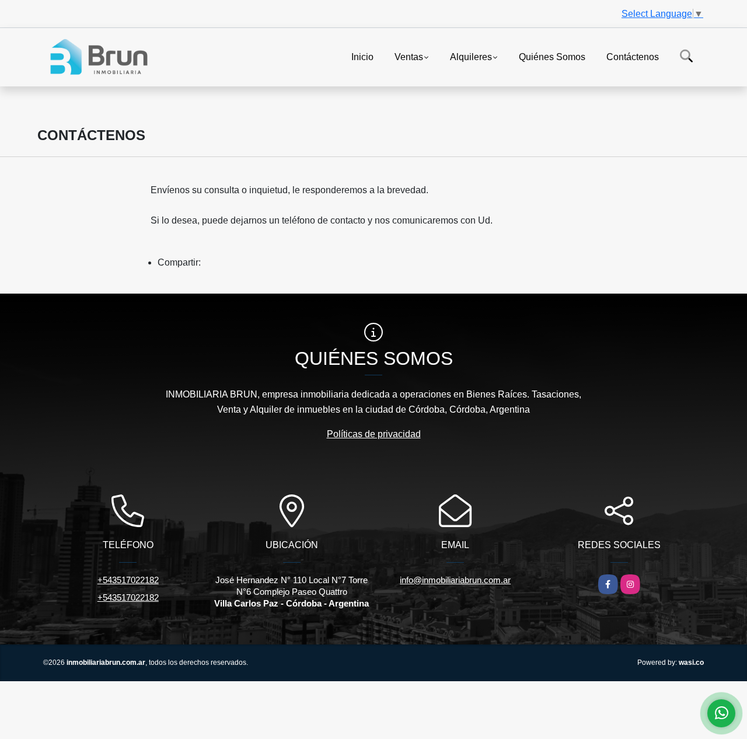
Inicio (362, 56)
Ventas (409, 56)
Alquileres (471, 56)
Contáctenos (632, 56)
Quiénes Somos (552, 56)
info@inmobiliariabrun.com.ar (455, 580)
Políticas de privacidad (374, 434)
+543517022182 (128, 580)
